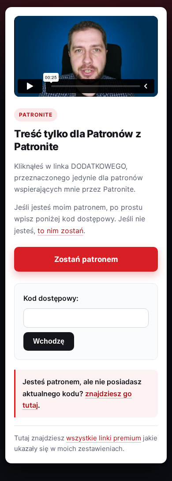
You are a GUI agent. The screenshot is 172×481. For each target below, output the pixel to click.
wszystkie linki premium (103, 438)
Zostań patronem (86, 259)
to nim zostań (60, 230)
